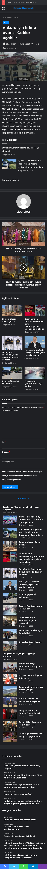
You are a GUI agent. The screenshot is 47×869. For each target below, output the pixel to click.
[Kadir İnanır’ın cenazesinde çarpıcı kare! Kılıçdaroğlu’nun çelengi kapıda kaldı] (35, 310)
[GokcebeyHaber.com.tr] (23, 8)
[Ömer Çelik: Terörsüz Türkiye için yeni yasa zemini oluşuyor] (35, 342)
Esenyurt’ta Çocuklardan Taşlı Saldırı (33, 383)
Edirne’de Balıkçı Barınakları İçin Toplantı (30, 665)
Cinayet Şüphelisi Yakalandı (10, 382)
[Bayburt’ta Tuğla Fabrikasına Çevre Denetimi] (10, 621)
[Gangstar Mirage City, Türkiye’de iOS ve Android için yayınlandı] (10, 520)
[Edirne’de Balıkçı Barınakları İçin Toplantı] (10, 667)
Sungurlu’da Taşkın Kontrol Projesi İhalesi (29, 711)
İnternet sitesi (8, 462)
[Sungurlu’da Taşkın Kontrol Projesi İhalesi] (10, 714)
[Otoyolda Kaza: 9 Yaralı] (10, 646)
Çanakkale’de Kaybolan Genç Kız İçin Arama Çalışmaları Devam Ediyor (30, 164)
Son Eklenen (23, 498)
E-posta (6, 452)
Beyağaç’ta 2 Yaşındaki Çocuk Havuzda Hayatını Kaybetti (10, 356)
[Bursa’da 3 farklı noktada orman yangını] (10, 691)
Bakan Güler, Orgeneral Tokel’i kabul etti (30, 723)
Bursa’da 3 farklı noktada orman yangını (31, 688)
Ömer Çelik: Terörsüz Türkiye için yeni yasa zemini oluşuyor (35, 353)
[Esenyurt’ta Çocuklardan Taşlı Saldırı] (35, 373)
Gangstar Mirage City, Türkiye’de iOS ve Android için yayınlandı (31, 520)
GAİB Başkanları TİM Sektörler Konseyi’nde (29, 700)
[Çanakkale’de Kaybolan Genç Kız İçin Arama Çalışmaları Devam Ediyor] (9, 164)
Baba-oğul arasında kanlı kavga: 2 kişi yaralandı (31, 735)
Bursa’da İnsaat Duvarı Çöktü (9, 320)
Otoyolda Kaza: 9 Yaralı (30, 642)
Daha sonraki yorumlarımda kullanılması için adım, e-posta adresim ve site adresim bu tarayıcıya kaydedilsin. (22, 476)
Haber (16, 17)
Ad (4, 442)
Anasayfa (8, 17)
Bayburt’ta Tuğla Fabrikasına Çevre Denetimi (27, 620)
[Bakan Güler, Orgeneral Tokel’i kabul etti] (10, 726)
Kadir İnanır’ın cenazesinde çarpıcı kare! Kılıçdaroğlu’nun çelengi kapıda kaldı (31, 557)
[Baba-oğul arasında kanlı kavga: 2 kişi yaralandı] (10, 737)
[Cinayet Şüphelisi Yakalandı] (12, 373)
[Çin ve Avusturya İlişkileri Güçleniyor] (10, 679)
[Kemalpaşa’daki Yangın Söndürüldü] (10, 634)
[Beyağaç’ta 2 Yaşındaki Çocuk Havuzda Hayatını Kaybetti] (12, 343)
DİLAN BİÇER (11, 44)
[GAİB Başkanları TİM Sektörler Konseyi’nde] (10, 702)
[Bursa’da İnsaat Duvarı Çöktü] (12, 310)
